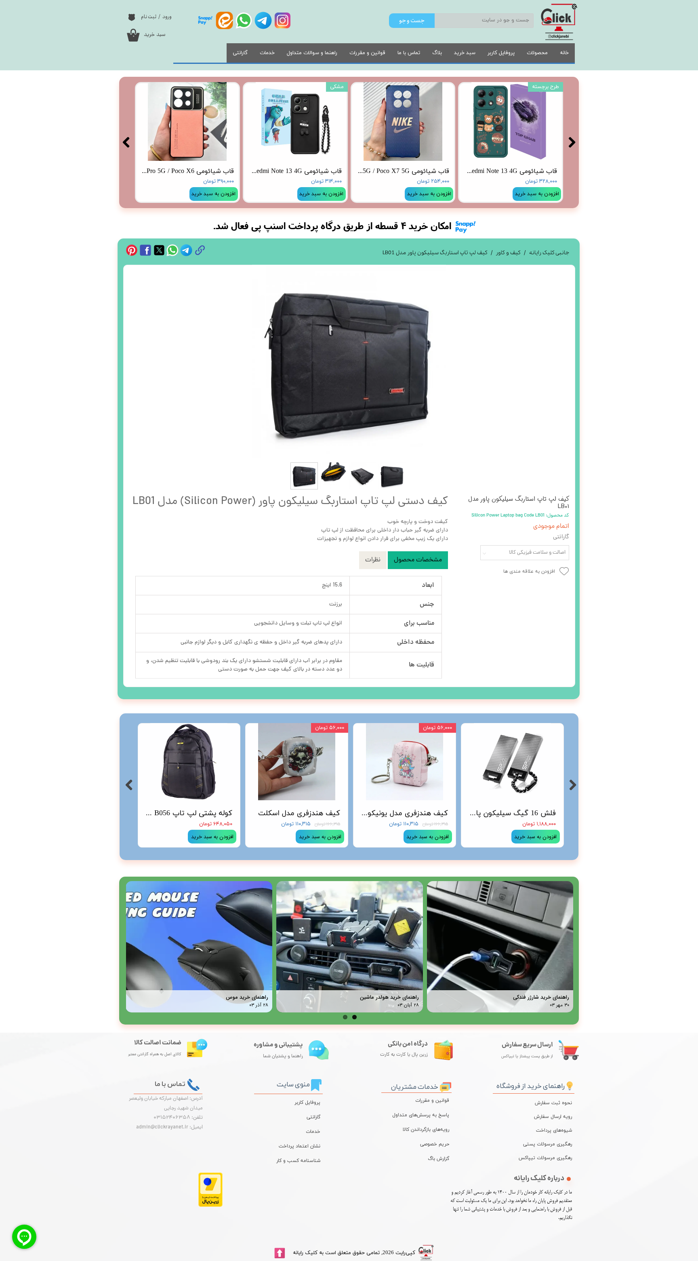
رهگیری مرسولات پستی (551, 1144)
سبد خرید (464, 53)
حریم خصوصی (434, 1144)
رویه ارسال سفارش (553, 1116)
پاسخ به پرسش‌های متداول (420, 1115)
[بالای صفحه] (279, 1253)
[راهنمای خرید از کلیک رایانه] (569, 1085)
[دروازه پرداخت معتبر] (210, 1205)
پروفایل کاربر (501, 53)
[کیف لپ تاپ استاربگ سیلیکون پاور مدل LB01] (349, 361)
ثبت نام (148, 17)
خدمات (267, 53)
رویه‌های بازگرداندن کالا (426, 1129)
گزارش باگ (438, 1159)
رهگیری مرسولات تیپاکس (551, 1158)
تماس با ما (408, 53)
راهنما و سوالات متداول (312, 53)
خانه (564, 53)
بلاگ (437, 53)
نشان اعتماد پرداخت (299, 1146)
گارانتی (240, 53)
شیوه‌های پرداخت (554, 1130)
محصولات (537, 53)
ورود (167, 17)
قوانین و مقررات (367, 53)
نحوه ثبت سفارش (553, 1103)
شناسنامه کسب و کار (298, 1161)
